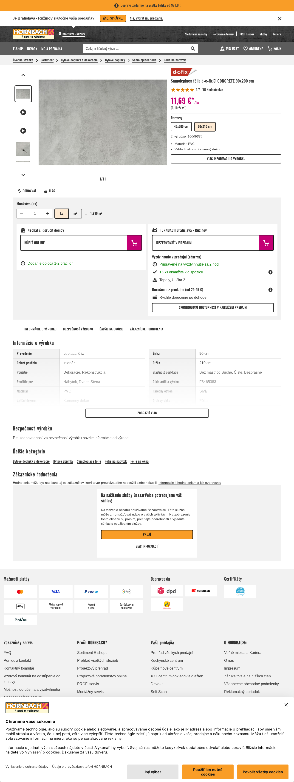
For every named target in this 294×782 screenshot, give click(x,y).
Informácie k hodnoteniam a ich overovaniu (189, 482)
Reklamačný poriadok (242, 692)
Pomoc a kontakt (17, 660)
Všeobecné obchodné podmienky (251, 684)
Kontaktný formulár (19, 668)
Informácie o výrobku (40, 329)
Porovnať (29, 191)
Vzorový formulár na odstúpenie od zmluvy (32, 679)
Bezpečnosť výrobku (78, 329)
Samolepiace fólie (144, 60)
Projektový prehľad (92, 668)
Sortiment (47, 60)
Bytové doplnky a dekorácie (79, 60)
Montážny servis (90, 692)
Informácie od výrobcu (112, 438)
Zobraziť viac (147, 413)
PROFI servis (88, 684)
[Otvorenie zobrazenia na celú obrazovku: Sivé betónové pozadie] (103, 122)
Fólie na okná (139, 461)
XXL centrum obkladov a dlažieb (177, 676)
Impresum (232, 668)
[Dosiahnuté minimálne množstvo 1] (22, 213)
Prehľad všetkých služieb (97, 660)
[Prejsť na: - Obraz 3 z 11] (23, 130)
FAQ (7, 653)
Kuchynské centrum (167, 660)
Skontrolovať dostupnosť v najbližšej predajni (213, 307)
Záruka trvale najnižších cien (247, 676)
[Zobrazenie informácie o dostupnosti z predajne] (270, 272)
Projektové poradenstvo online (102, 676)
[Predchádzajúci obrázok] (23, 75)
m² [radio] (75, 213)
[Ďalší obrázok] (23, 175)
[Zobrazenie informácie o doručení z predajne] (270, 289)
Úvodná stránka (23, 60)
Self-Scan (159, 692)
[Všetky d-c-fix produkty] (184, 72)
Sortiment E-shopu (92, 653)
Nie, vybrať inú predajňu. (146, 18)
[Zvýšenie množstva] (48, 213)
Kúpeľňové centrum (167, 668)
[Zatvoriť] (280, 19)
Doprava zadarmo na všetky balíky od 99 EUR (151, 5)
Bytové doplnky (115, 60)
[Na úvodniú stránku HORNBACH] (33, 34)
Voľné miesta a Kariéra (242, 653)
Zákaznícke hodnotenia (146, 329)
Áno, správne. (113, 18)
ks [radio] (61, 213)
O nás (229, 660)
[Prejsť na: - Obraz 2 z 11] (23, 112)
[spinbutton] (35, 213)
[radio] (181, 126)
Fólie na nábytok (175, 60)
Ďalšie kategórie (111, 329)
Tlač (52, 191)
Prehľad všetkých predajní (172, 653)
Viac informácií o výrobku (226, 159)
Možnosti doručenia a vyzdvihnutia (32, 689)
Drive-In (157, 684)
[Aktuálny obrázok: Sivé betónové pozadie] (23, 94)
